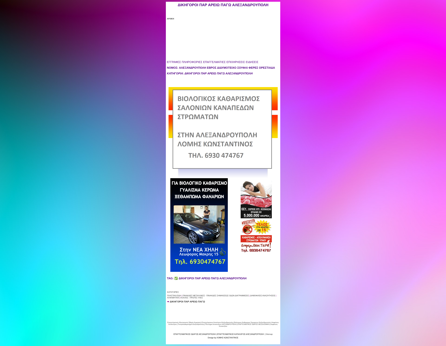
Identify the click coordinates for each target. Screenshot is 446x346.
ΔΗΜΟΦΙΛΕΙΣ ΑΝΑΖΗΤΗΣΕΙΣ (262, 296)
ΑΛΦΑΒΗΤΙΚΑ (173, 298)
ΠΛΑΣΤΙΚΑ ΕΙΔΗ (174, 296)
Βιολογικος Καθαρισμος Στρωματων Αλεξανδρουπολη (252, 322)
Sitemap (269, 334)
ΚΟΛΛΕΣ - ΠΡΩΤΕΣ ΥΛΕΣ (192, 298)
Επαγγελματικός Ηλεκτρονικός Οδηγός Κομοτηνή (184, 322)
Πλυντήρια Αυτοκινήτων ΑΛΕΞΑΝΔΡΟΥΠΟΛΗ (220, 324)
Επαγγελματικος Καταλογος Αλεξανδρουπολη (217, 322)
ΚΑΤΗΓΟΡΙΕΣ (173, 292)
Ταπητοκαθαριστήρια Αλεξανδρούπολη (191, 324)
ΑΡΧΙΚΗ (170, 19)
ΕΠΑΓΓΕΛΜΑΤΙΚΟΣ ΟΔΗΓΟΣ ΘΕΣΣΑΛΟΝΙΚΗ (253, 324)
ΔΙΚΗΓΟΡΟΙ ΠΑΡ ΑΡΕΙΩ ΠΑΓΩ (187, 301)
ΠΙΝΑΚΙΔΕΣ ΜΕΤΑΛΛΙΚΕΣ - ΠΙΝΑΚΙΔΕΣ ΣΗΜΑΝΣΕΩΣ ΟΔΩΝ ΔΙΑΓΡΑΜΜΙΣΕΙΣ (216, 296)
